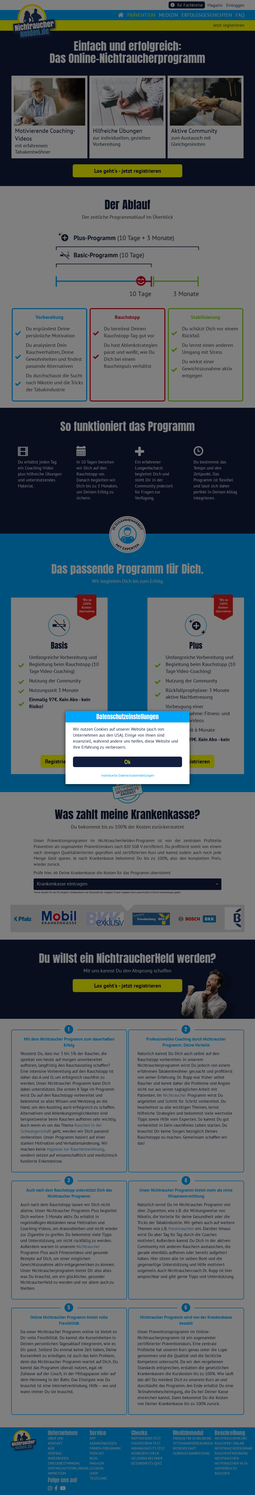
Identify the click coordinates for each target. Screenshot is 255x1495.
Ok (127, 761)
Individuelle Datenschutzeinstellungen (127, 775)
